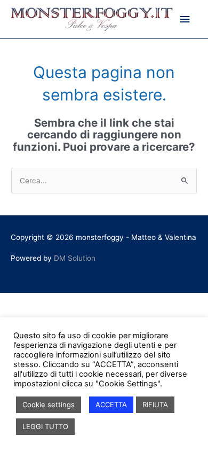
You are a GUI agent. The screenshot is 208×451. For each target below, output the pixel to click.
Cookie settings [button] (48, 404)
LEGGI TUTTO (45, 426)
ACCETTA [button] (111, 404)
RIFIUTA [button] (155, 404)
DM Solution (74, 258)
